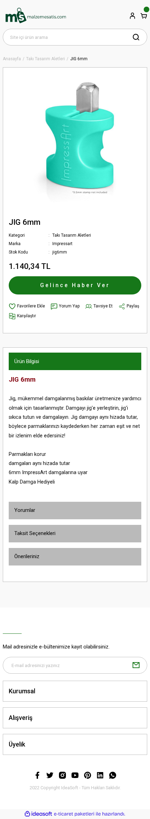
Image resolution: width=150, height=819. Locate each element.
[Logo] (35, 16)
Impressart (62, 243)
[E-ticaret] (74, 814)
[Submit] (136, 665)
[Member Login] (132, 16)
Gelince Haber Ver (75, 285)
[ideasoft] (38, 814)
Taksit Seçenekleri (34, 533)
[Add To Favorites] (27, 306)
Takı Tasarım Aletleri (71, 235)
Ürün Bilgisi (26, 361)
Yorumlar (24, 510)
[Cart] (143, 16)
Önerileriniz (26, 556)
